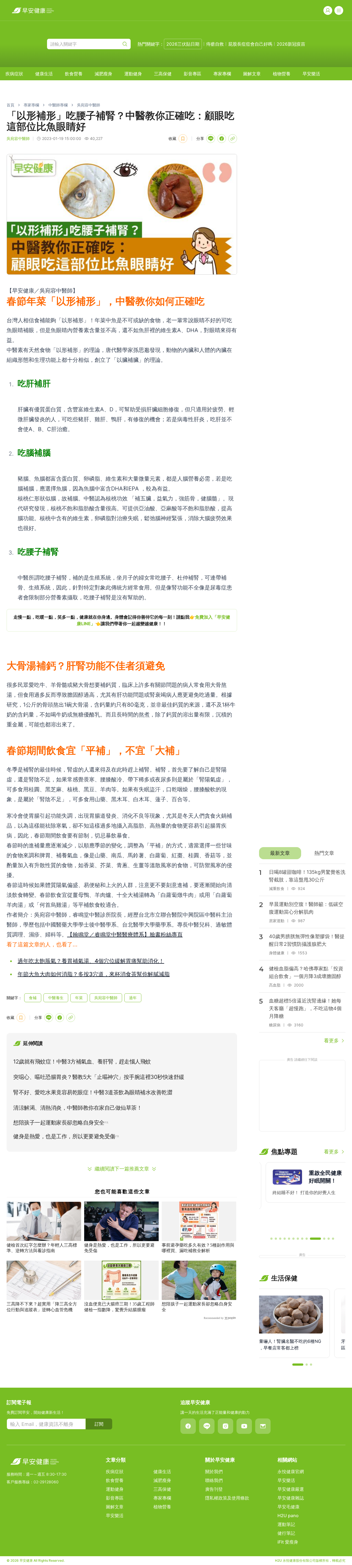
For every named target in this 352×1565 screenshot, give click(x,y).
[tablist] (302, 853)
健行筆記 (286, 1533)
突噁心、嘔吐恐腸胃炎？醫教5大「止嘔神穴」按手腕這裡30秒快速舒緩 (98, 1077)
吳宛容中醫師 (88, 105)
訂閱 (99, 1424)
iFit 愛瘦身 (287, 1542)
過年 (133, 997)
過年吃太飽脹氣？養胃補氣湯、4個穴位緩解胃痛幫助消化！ (91, 961)
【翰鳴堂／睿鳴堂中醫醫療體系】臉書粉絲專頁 (125, 934)
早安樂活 (311, 73)
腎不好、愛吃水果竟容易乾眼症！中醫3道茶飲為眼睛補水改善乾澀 (92, 1092)
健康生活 (44, 73)
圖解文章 (252, 73)
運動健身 (133, 73)
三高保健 (163, 73)
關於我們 (214, 1471)
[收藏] (182, 138)
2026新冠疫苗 (291, 44)
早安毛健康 (288, 1506)
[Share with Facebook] (221, 138)
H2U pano (288, 1515)
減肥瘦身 (103, 73)
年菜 (79, 997)
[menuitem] (14, 73)
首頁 (10, 105)
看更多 (331, 1040)
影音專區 (192, 73)
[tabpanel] (302, 954)
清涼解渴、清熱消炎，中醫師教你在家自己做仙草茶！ (77, 1107)
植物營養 (281, 73)
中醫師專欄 (58, 105)
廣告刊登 (214, 1489)
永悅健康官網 (290, 1471)
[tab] (280, 853)
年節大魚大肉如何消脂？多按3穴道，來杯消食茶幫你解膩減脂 (94, 974)
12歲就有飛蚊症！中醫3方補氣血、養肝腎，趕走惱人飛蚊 (82, 1061)
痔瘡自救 (215, 44)
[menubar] (163, 73)
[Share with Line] (210, 138)
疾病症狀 (14, 73)
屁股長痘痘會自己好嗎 (250, 44)
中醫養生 (56, 997)
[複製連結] (232, 138)
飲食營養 (73, 73)
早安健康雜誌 (290, 1498)
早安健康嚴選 (290, 1489)
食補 (33, 997)
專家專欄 (222, 73)
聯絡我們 (214, 1480)
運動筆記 (286, 1524)
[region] (122, 620)
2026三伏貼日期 (182, 44)
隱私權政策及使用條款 (227, 1498)
